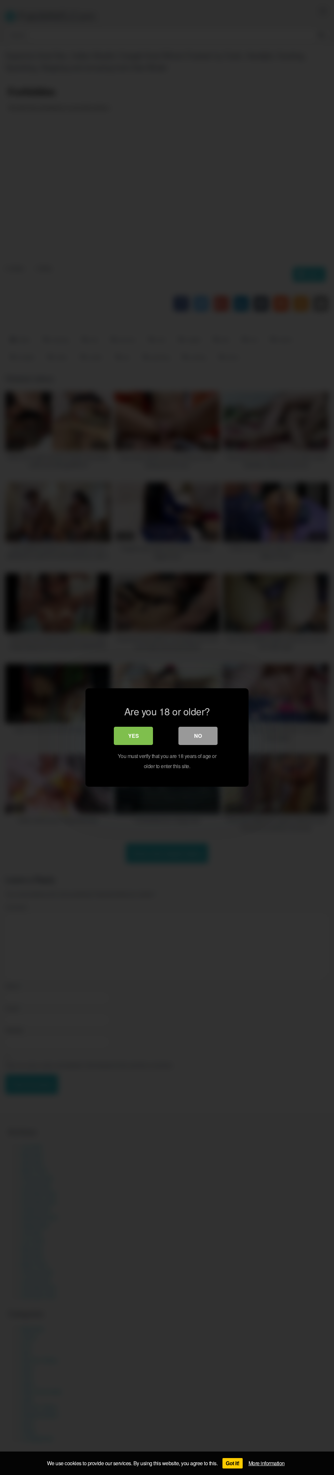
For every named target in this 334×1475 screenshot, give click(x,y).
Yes (133, 735)
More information (267, 1463)
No (198, 735)
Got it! (232, 1463)
